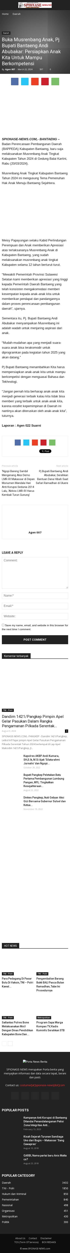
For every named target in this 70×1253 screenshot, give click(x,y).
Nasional (7, 1205)
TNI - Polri (8, 710)
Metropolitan (44, 1017)
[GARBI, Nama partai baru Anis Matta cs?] (11, 1160)
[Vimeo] (35, 1095)
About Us (20, 1238)
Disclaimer (46, 1238)
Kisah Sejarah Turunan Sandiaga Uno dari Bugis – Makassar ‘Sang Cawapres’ (44, 1140)
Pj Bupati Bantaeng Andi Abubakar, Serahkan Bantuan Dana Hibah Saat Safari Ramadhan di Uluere (52, 477)
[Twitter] (25, 1095)
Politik (5, 1222)
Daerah (6, 33)
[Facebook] (15, 1095)
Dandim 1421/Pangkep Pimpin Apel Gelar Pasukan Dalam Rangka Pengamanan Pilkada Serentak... (33, 721)
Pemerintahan (10, 1199)
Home (5, 14)
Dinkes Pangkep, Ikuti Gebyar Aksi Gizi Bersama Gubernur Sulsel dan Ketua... (45, 801)
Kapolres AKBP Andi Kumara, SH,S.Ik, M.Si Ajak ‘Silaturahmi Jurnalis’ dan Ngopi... (42, 759)
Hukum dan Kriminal (14, 1194)
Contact (33, 1238)
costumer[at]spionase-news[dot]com (42, 1085)
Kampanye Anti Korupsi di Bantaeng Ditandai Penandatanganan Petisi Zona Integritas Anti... (45, 1121)
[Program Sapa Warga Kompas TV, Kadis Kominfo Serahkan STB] (52, 1008)
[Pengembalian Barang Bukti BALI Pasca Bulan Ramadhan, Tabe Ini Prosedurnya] (52, 964)
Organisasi (8, 1211)
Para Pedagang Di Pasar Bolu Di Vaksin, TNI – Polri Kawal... (17, 982)
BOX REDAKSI (49, 1242)
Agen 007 (10, 69)
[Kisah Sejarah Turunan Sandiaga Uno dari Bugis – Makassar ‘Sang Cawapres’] (11, 1141)
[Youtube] (55, 1095)
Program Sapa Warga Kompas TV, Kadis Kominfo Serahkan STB (50, 1026)
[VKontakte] (45, 1095)
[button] (65, 5)
